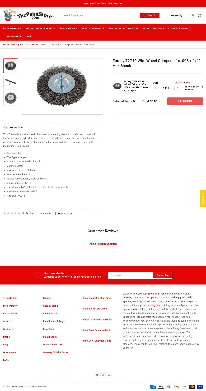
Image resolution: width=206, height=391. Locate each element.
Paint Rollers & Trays (54, 321)
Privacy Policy (10, 305)
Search (151, 15)
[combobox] (110, 15)
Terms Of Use (10, 298)
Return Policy (10, 313)
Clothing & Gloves (178, 28)
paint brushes (146, 293)
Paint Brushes (11, 28)
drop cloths (139, 309)
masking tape (153, 305)
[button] (11, 213)
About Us (7, 321)
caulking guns (177, 297)
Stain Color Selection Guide (97, 340)
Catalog (47, 298)
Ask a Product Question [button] (103, 243)
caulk (189, 297)
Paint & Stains (67, 28)
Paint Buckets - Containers (123, 28)
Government (9, 352)
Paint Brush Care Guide (95, 308)
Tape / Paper (12, 36)
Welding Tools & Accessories (24, 44)
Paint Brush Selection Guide (97, 298)
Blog (5, 344)
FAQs (6, 360)
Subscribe (162, 275)
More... (29, 36)
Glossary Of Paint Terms (55, 352)
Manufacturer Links (53, 344)
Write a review (65, 213)
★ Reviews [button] (203, 198)
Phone (6, 337)
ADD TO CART (185, 101)
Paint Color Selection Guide (97, 330)
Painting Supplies (91, 28)
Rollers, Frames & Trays (39, 28)
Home (6, 44)
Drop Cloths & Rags (153, 28)
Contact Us (8, 329)
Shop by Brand (50, 305)
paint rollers (161, 293)
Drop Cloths (49, 329)
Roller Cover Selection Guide (97, 319)
